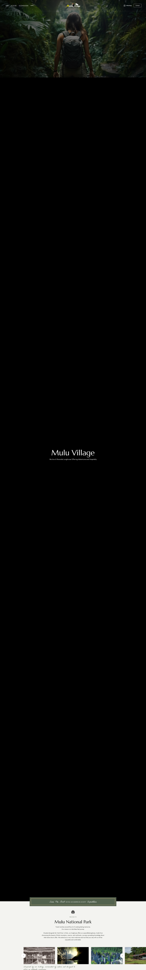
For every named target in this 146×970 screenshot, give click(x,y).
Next (122, 955)
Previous (23, 955)
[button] (137, 5)
